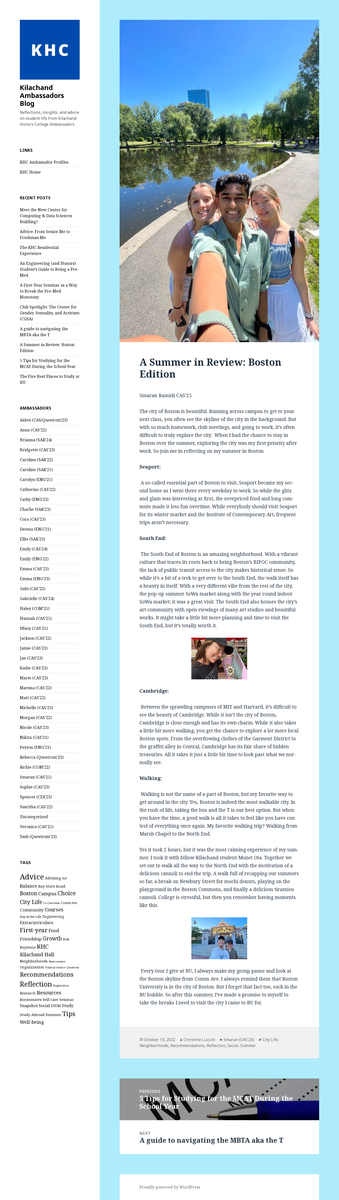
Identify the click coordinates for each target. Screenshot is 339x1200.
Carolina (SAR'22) (36, 459)
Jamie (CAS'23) (33, 648)
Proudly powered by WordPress (169, 1187)
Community (32, 910)
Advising (53, 877)
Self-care (50, 999)
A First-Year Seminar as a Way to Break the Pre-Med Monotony (48, 291)
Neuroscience (57, 961)
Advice (32, 877)
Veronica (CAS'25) (36, 826)
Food (54, 930)
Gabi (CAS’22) (32, 588)
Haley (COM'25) (34, 608)
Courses (54, 909)
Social (44, 1005)
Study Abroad (32, 1014)
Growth (52, 938)
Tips (68, 1013)
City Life (31, 902)
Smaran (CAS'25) (35, 777)
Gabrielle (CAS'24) (37, 598)
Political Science (55, 967)
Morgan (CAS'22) (36, 717)
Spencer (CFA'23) (36, 797)
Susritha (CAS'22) (36, 807)
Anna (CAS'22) (33, 430)
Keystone (28, 947)
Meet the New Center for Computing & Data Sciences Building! (46, 215)
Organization (32, 966)
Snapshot (29, 1005)
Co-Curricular (51, 903)
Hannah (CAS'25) (36, 618)
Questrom (72, 967)
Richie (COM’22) (35, 767)
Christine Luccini (199, 1039)
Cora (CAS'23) (32, 519)
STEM (56, 1005)
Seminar (66, 999)
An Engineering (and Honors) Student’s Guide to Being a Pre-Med (49, 269)
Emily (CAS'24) (33, 549)
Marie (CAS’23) (34, 678)
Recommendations (46, 974)
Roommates (31, 999)
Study (67, 1005)
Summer (53, 1014)
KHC (43, 946)
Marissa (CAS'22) (35, 687)
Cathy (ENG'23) (34, 499)
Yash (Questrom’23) (38, 836)
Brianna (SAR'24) (36, 440)
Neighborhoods (34, 961)
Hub (66, 939)
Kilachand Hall (37, 954)
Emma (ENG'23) (35, 578)
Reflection (36, 984)
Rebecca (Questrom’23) (42, 757)
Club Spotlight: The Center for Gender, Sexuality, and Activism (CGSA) (49, 313)
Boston (28, 893)
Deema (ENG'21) (35, 529)
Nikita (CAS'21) (34, 737)
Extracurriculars (36, 922)
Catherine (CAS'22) (37, 489)
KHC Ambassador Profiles (44, 162)
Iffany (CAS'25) (34, 628)
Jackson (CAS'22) (35, 638)
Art (64, 878)
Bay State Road (51, 886)
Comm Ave (69, 903)
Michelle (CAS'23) (36, 707)
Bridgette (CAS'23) (37, 449)
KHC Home (30, 172)
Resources (49, 992)
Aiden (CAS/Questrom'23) (44, 420)
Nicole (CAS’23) (34, 727)
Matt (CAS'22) (32, 697)
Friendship (31, 939)
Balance (28, 886)
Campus (47, 893)
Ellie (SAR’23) (32, 539)
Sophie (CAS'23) (34, 787)
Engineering (53, 916)
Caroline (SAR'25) (36, 469)
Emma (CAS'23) (34, 568)
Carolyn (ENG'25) (36, 479)
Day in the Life (30, 917)
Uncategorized (34, 816)
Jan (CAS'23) (31, 658)
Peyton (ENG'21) (35, 747)
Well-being (32, 1022)
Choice (67, 893)
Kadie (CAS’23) (33, 668)
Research (28, 993)
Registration (61, 985)
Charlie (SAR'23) (35, 509)
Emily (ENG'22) (34, 559)
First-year (34, 930)
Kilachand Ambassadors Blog (42, 95)
